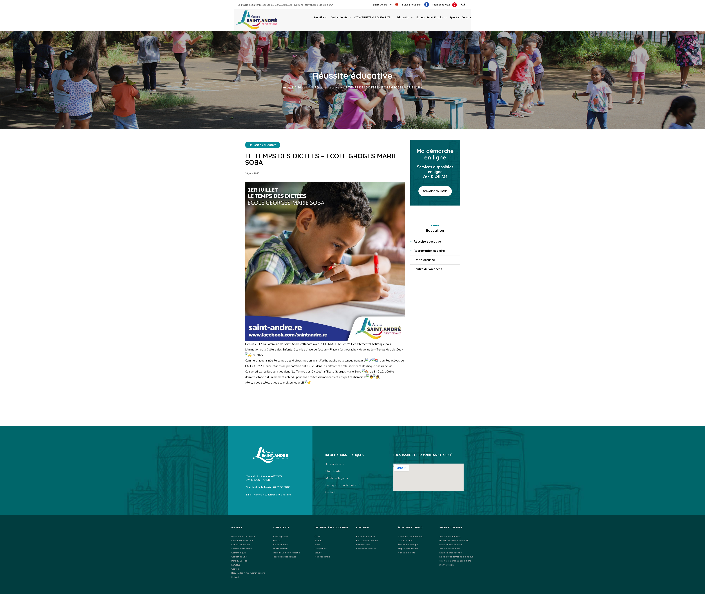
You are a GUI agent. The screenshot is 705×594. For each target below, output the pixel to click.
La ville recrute (405, 540)
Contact (330, 492)
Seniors (318, 540)
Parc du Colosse (239, 560)
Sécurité (318, 552)
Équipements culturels (450, 544)
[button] (463, 4)
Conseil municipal (240, 544)
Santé (317, 544)
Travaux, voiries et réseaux (286, 552)
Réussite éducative (326, 88)
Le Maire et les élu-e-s (242, 540)
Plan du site (333, 471)
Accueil (288, 88)
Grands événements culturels (454, 540)
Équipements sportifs (450, 552)
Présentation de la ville (243, 536)
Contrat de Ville (239, 556)
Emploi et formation (408, 548)
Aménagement (280, 536)
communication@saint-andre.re (272, 494)
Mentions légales (336, 478)
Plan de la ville (442, 4)
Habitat (277, 540)
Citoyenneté (320, 548)
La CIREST (236, 564)
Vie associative (322, 556)
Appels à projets (406, 552)
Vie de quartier (280, 544)
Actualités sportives (449, 548)
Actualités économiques (410, 536)
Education (303, 88)
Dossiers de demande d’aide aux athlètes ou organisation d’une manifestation (456, 560)
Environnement (280, 548)
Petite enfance (424, 260)
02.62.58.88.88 (283, 5)
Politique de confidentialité (342, 485)
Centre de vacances (428, 269)
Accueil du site (334, 464)
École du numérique (408, 544)
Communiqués (239, 552)
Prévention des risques (284, 556)
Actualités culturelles (450, 536)
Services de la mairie (241, 548)
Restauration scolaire (429, 251)
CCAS (317, 536)
